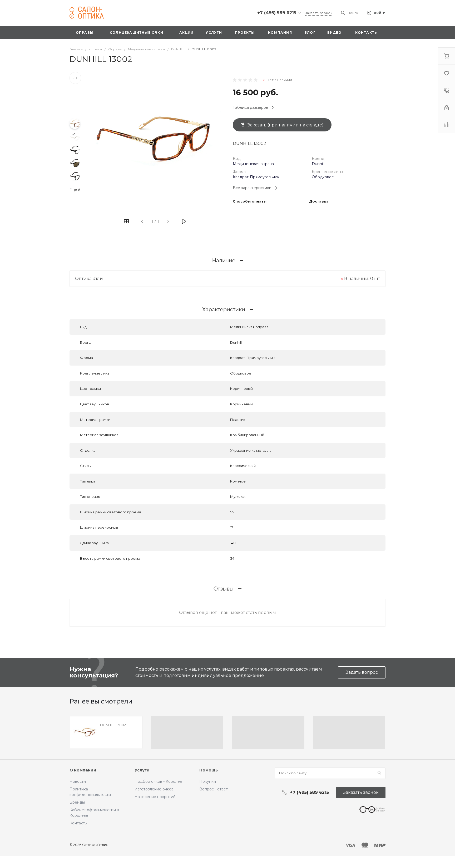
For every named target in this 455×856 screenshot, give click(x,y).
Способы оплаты (249, 201)
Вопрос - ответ (213, 789)
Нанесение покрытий (155, 796)
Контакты (78, 823)
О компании (83, 770)
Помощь (208, 770)
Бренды (77, 802)
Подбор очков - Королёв (158, 781)
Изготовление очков (154, 789)
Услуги (142, 770)
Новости (78, 781)
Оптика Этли (89, 278)
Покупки (207, 781)
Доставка (319, 201)
